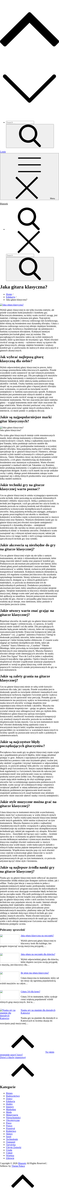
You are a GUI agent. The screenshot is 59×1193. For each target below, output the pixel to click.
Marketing (11, 1109)
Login (3, 151)
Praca (8, 1123)
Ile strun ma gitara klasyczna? (35, 973)
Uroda (9, 1150)
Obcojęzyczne (13, 1120)
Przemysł (10, 1128)
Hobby (9, 1104)
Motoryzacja (12, 1115)
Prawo (9, 1125)
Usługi (9, 1152)
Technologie (12, 1139)
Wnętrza (10, 1155)
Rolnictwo (11, 1131)
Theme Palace (18, 1166)
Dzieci (9, 1098)
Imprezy (10, 1106)
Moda (9, 1112)
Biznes (9, 1093)
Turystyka (11, 1144)
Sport (8, 1136)
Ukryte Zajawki (13, 1147)
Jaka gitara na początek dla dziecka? (38, 954)
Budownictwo (13, 1096)
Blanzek (4, 203)
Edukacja (10, 1101)
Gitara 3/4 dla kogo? (30, 991)
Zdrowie (10, 1158)
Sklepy (9, 1134)
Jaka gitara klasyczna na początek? (37, 935)
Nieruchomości (13, 1117)
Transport (10, 1142)
